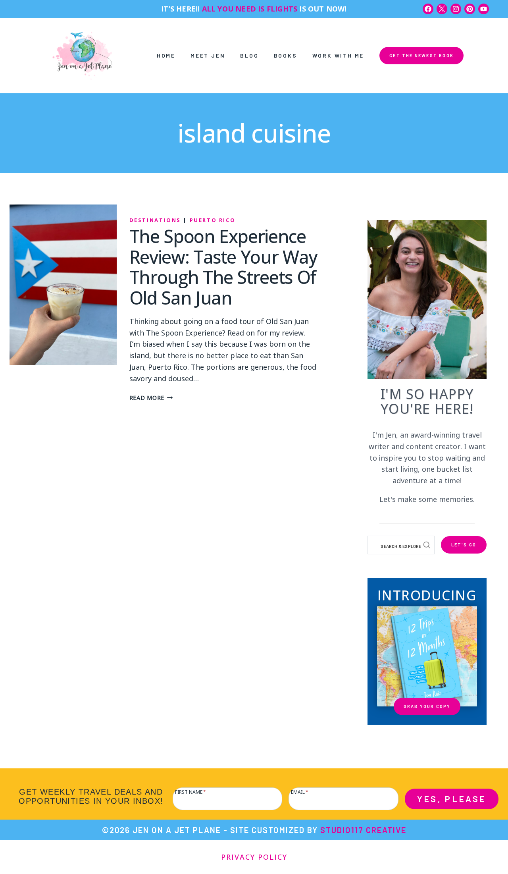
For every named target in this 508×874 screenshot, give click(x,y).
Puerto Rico (213, 220)
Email (299, 791)
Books (285, 55)
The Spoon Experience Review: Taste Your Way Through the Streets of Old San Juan (223, 267)
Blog (249, 55)
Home (166, 55)
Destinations (155, 220)
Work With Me (338, 55)
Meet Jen (207, 55)
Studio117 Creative (363, 830)
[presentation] (63, 285)
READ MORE (151, 397)
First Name (190, 791)
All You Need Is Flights (250, 9)
